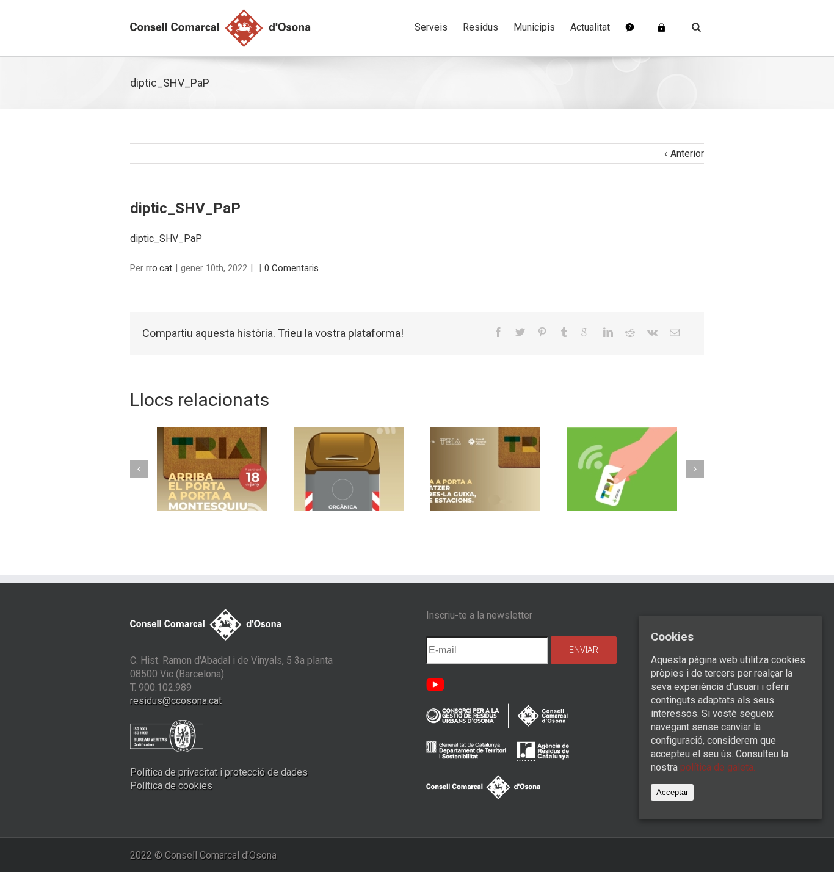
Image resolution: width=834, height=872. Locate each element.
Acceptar (672, 792)
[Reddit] (630, 332)
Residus (480, 27)
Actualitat (590, 27)
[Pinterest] (542, 332)
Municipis (534, 27)
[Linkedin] (608, 332)
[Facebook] (498, 332)
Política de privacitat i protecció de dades (219, 772)
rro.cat (159, 268)
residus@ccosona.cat (176, 701)
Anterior (687, 153)
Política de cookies (171, 785)
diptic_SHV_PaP (166, 238)
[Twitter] (520, 332)
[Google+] (586, 332)
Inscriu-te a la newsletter (479, 615)
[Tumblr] (564, 332)
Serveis (431, 27)
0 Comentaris (291, 268)
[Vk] (652, 332)
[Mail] (675, 332)
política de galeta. (717, 767)
